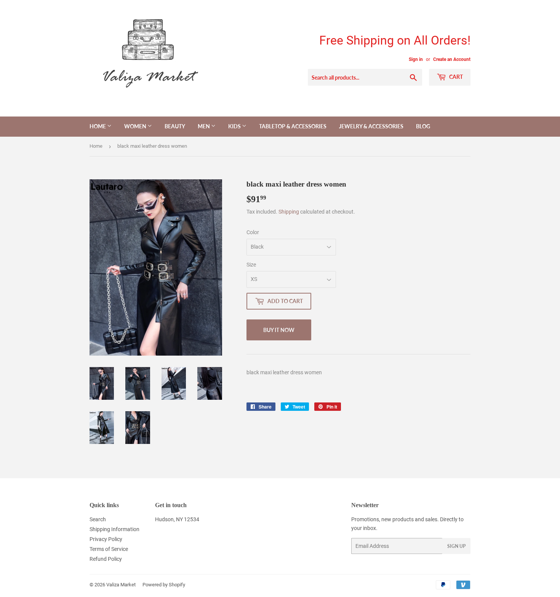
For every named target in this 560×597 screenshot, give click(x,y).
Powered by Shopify (163, 584)
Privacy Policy (106, 539)
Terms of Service (109, 549)
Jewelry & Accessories (371, 126)
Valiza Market (121, 584)
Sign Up (456, 546)
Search (98, 519)
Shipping (288, 212)
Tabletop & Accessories (292, 126)
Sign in (416, 59)
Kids (235, 126)
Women (135, 126)
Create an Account (451, 59)
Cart (455, 76)
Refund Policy (106, 559)
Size (251, 265)
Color (252, 232)
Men (204, 126)
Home (98, 126)
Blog (423, 126)
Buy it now (278, 330)
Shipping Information (114, 529)
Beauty (175, 126)
